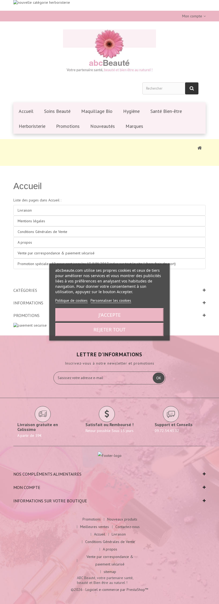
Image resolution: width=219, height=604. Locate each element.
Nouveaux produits (122, 519)
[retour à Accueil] (199, 148)
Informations (28, 302)
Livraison (25, 210)
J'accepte (110, 315)
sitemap (110, 571)
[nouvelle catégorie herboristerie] (109, 5)
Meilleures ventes (94, 526)
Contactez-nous (127, 526)
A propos (25, 242)
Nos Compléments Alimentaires (47, 474)
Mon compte (26, 487)
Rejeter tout (109, 329)
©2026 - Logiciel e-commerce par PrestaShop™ (109, 589)
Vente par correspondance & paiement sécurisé (56, 253)
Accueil (27, 186)
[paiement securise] (30, 324)
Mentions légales (31, 221)
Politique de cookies (71, 300)
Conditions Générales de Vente (42, 231)
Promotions (26, 315)
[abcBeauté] (109, 51)
